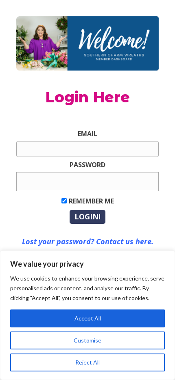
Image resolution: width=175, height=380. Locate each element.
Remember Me (91, 201)
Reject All (87, 362)
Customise (87, 340)
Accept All (87, 318)
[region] (87, 315)
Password (87, 164)
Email (87, 133)
